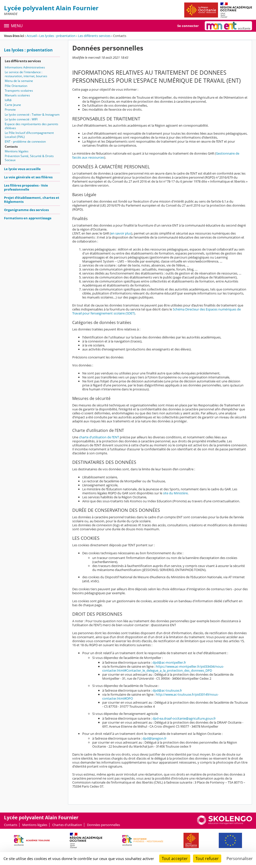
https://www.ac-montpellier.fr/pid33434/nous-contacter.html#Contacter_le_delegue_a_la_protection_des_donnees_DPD (163, 668)
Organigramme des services (26, 210)
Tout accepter (175, 858)
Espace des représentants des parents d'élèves (31, 126)
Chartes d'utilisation (67, 825)
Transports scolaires (19, 90)
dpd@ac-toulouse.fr (167, 690)
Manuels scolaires (17, 95)
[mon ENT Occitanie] (228, 26)
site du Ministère (175, 493)
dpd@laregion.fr (154, 738)
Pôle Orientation (16, 86)
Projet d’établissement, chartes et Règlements (31, 199)
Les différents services (94, 35)
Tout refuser (207, 858)
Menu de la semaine (19, 81)
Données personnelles (103, 825)
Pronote (10, 109)
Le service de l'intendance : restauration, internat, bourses (26, 74)
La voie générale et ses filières (28, 177)
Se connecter (188, 25)
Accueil (31, 35)
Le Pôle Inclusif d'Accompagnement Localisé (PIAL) (29, 135)
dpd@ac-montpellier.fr (169, 662)
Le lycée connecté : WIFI (21, 119)
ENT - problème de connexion (25, 141)
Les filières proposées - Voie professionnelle (26, 187)
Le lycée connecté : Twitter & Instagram (32, 114)
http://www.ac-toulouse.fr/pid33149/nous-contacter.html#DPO (160, 696)
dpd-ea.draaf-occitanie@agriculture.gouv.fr (184, 718)
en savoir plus (121, 233)
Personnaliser (239, 858)
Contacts (11, 146)
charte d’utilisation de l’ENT (99, 437)
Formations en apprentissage (28, 218)
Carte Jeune (13, 105)
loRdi (8, 100)
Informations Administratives (25, 67)
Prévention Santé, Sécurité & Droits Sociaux (29, 158)
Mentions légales (16, 151)
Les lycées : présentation (57, 35)
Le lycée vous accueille (22, 169)
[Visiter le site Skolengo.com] (224, 823)
